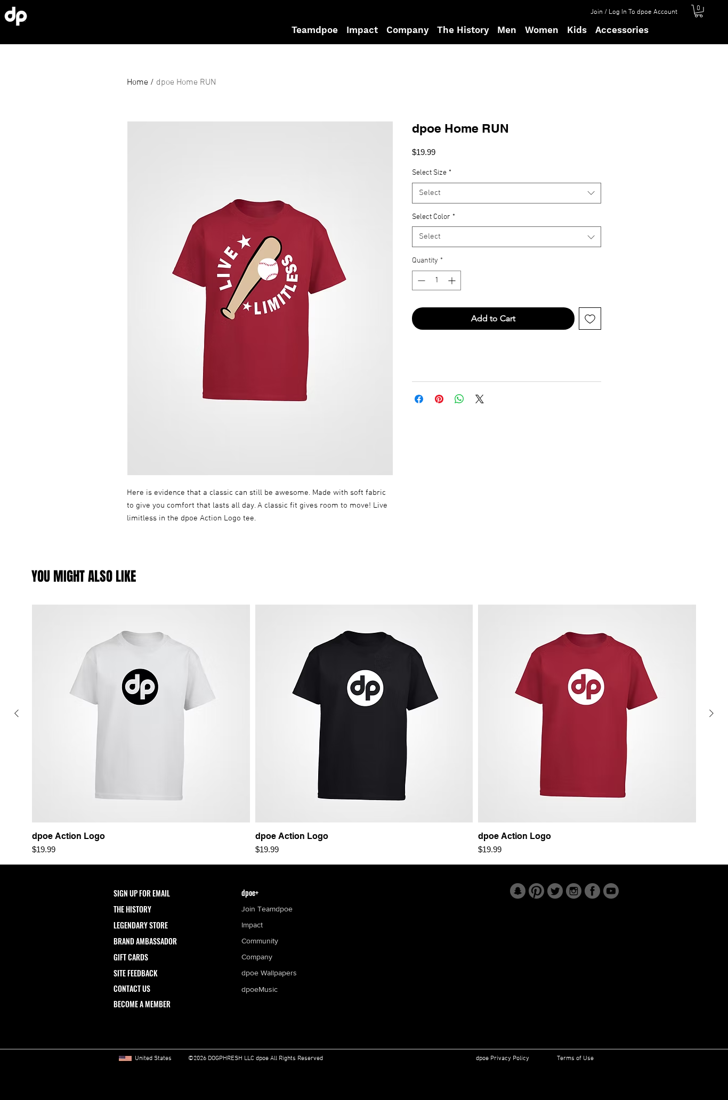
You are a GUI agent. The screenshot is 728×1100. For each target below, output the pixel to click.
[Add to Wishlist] (590, 318)
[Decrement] (420, 280)
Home (137, 82)
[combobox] (506, 193)
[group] (364, 730)
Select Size (431, 172)
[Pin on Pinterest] (439, 399)
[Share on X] (479, 399)
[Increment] (452, 280)
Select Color (433, 217)
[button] (698, 11)
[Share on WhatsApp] (459, 399)
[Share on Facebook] (418, 399)
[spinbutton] (436, 280)
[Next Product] (711, 713)
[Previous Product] (16, 713)
